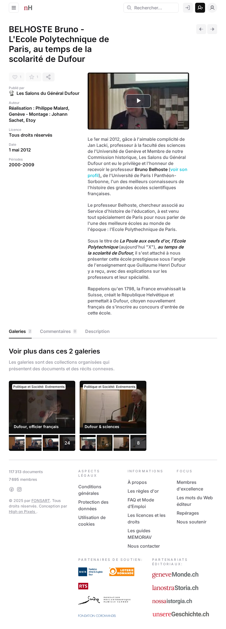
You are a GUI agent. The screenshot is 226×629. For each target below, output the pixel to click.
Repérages (188, 513)
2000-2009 (21, 164)
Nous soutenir (191, 522)
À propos (137, 482)
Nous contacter (144, 546)
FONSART (40, 500)
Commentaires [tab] (58, 331)
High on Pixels (22, 511)
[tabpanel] (113, 398)
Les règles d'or (143, 491)
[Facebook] (11, 489)
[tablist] (113, 331)
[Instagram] (19, 489)
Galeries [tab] (20, 331)
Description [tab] (97, 331)
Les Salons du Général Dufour (48, 93)
